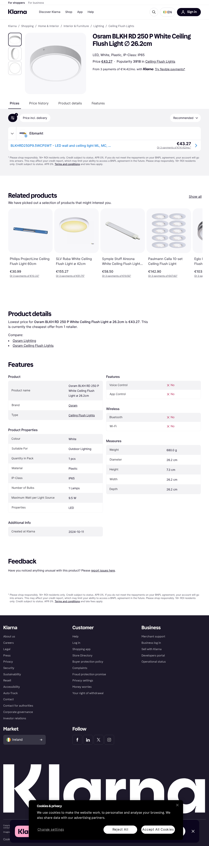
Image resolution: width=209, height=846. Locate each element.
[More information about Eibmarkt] (12, 133)
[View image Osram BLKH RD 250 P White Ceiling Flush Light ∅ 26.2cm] (15, 39)
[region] (106, 820)
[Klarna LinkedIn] (88, 740)
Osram (73, 405)
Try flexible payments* (170, 69)
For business (36, 3)
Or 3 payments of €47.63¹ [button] (162, 275)
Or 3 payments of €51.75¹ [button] (70, 275)
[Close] (177, 805)
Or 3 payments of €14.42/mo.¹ (174, 147)
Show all (195, 196)
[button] (167, 12)
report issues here (103, 570)
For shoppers (16, 3)
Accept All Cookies (158, 829)
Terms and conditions (67, 164)
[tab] (14, 103)
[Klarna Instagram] (109, 740)
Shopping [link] (27, 26)
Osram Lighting (24, 341)
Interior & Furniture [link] (76, 26)
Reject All (120, 829)
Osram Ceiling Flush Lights (33, 345)
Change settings (51, 830)
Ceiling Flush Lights (160, 61)
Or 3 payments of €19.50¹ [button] (116, 275)
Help (91, 12)
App (80, 12)
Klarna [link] (12, 26)
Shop (68, 12)
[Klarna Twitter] (98, 740)
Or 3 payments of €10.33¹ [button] (24, 275)
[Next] (195, 243)
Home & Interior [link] (48, 26)
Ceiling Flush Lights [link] (121, 26)
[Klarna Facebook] (77, 740)
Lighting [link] (98, 26)
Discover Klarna (49, 12)
